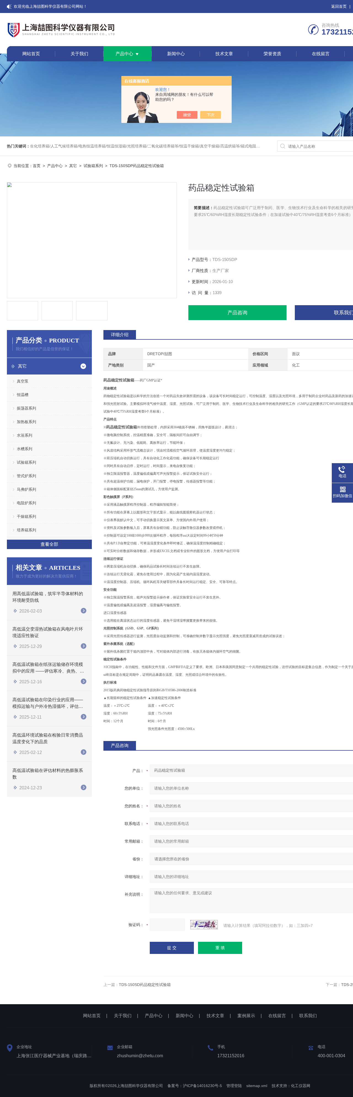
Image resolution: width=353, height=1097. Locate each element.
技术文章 (224, 53)
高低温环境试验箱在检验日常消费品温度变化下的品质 (47, 738)
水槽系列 (24, 449)
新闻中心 (176, 53)
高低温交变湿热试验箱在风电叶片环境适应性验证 (47, 632)
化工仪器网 (300, 1085)
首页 (37, 166)
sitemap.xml (256, 1085)
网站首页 (31, 53)
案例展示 (246, 1015)
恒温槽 (22, 394)
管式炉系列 (26, 476)
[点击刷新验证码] (204, 924)
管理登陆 (234, 1085)
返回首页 (339, 6)
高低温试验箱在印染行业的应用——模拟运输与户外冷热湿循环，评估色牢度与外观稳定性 (47, 703)
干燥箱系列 (26, 516)
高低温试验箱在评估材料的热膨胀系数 (47, 773)
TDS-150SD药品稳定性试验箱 (145, 984)
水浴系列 (24, 435)
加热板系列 (26, 422)
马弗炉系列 (26, 489)
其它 (73, 166)
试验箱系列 (93, 166)
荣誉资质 (272, 53)
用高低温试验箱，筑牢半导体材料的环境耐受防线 (47, 597)
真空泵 (22, 381)
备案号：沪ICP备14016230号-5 (194, 1085)
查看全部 (49, 544)
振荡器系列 (26, 408)
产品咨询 (237, 312)
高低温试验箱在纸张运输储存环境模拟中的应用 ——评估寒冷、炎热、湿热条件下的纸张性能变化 (48, 668)
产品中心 (124, 53)
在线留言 (321, 53)
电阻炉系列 (26, 503)
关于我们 (79, 53)
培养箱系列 (26, 530)
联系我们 (308, 1015)
